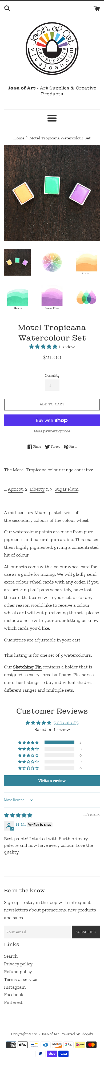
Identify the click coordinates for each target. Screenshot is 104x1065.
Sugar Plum (66, 489)
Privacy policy (18, 964)
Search (11, 956)
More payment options (52, 431)
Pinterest (13, 1002)
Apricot (15, 489)
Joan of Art (50, 1034)
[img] (18, 815)
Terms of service (20, 979)
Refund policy (18, 971)
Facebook (13, 994)
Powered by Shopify (77, 1034)
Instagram (15, 987)
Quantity (52, 375)
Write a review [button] (52, 780)
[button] (43, 347)
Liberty (37, 489)
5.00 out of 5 (66, 723)
